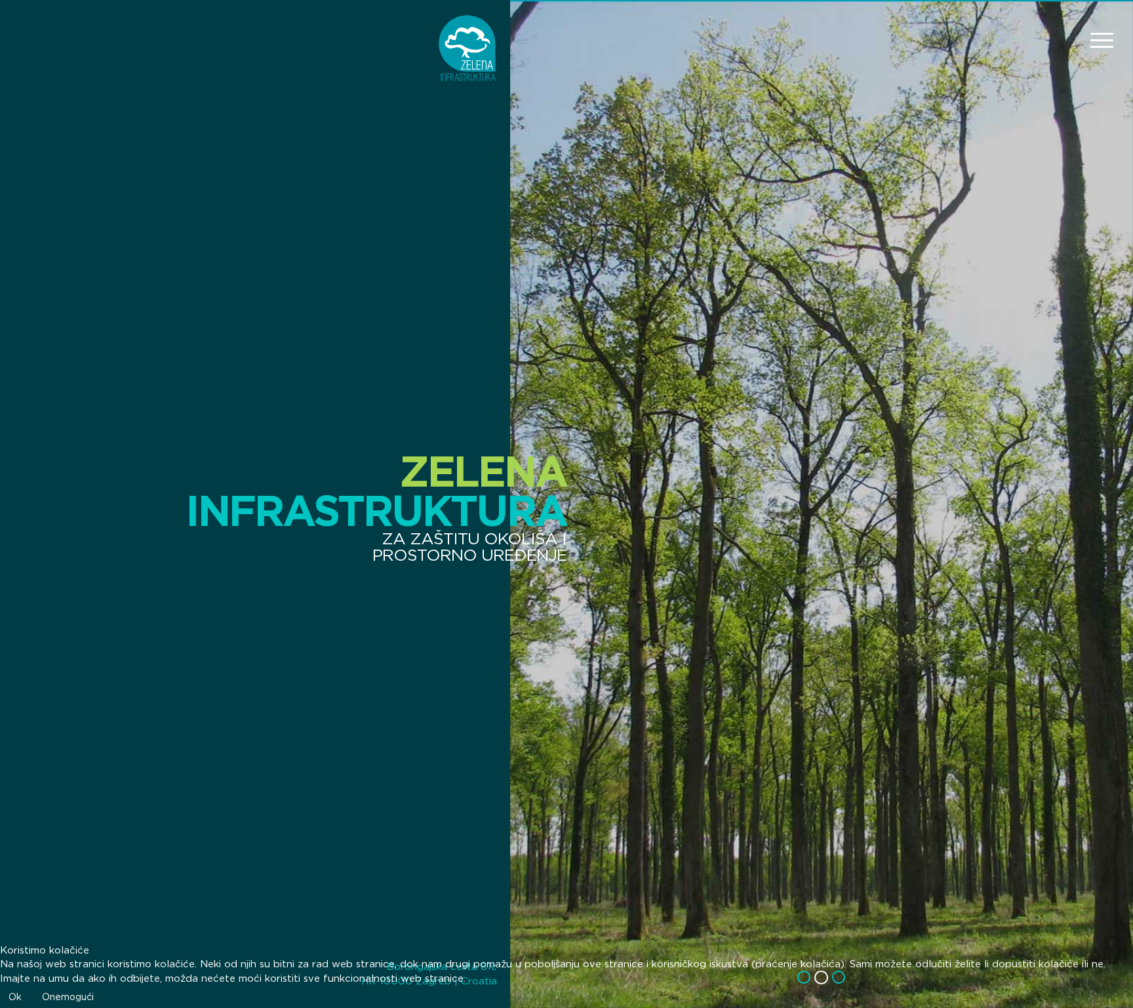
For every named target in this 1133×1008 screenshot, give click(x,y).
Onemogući (68, 997)
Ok (15, 997)
